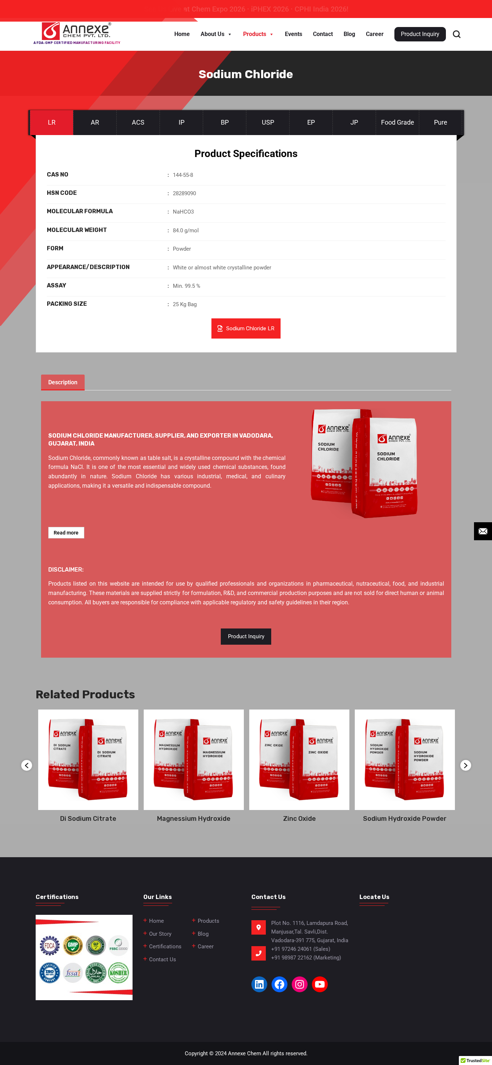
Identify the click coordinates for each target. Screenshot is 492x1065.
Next (465, 765)
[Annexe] (77, 31)
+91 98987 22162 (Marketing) (306, 957)
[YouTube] (320, 984)
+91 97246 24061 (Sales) (300, 949)
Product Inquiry (246, 636)
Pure (440, 122)
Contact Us (162, 959)
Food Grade (397, 122)
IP (181, 122)
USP (268, 122)
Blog (349, 34)
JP (354, 122)
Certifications (165, 946)
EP (311, 122)
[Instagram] (300, 984)
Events (293, 34)
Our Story (160, 934)
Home (182, 34)
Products (254, 34)
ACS (138, 122)
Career (375, 34)
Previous (26, 765)
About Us (212, 34)
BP (225, 122)
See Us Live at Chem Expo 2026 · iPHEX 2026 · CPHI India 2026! (246, 9)
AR (95, 122)
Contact (323, 34)
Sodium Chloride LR (250, 328)
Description (62, 382)
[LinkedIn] (259, 984)
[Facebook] (279, 984)
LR (51, 122)
